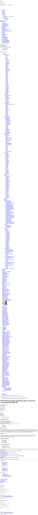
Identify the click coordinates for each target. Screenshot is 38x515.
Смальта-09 (8, 238)
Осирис (7, 315)
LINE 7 (7, 127)
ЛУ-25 (7, 75)
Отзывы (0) (4, 426)
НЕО (7, 105)
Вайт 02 (7, 378)
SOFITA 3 (7, 130)
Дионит (7, 179)
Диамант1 (7, 162)
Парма (7, 166)
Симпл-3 (7, 109)
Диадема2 (7, 160)
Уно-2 (7, 147)
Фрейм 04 (7, 246)
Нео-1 (7, 80)
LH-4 (7, 57)
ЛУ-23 (7, 74)
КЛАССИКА (8, 98)
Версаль (7, 156)
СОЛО (7, 102)
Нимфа (7, 81)
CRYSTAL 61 (8, 122)
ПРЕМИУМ (8, 101)
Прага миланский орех (9, 214)
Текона (3, 33)
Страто (7, 242)
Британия (7, 137)
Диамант (7, 161)
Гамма (7, 138)
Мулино (7, 379)
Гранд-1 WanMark (8, 139)
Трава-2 (7, 89)
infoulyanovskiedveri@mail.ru (6, 475)
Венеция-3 (7, 154)
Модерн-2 (7, 187)
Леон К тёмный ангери (9, 206)
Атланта (7, 95)
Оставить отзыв (2, 415)
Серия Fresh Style (8, 225)
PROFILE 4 (8, 129)
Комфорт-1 (7, 184)
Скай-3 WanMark (8, 144)
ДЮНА (7, 96)
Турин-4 (7, 195)
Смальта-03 (8, 233)
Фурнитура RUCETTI (5, 42)
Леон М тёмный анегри (9, 208)
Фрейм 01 (7, 243)
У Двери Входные (5, 39)
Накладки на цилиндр (9, 253)
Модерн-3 (7, 188)
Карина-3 (7, 337)
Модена (7, 367)
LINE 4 (7, 125)
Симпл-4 (7, 110)
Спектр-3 (7, 171)
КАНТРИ (7, 97)
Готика (7, 159)
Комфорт (3, 32)
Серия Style (8, 227)
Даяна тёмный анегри (9, 205)
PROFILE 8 (8, 119)
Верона (7, 155)
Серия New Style (8, 226)
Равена (7, 167)
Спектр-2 (7, 373)
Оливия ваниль (8, 209)
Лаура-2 (7, 78)
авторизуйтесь (6, 450)
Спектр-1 (7, 372)
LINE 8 (7, 128)
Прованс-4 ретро (8, 220)
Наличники (2, 422)
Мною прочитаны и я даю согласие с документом (6, 496)
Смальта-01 (8, 231)
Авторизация (6, 19)
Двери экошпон (4, 38)
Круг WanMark (8, 140)
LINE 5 (7, 126)
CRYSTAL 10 (8, 120)
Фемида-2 (7, 92)
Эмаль (3, 270)
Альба (7, 153)
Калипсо (7, 68)
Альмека (7, 59)
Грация (6, 297)
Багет (7, 136)
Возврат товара (4, 463)
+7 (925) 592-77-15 (5, 49)
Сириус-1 (7, 191)
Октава (7, 165)
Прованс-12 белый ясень (10, 215)
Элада (7, 173)
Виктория (7, 157)
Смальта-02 (8, 232)
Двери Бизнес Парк (5, 25)
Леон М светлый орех (9, 207)
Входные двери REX (9, 249)
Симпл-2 (7, 108)
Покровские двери (7, 200)
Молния (7, 189)
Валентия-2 (8, 63)
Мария (7, 79)
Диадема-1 (7, 177)
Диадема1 (7, 362)
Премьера (7, 142)
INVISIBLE (8, 118)
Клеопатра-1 (8, 69)
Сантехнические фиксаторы (10, 256)
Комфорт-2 (7, 185)
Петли (7, 254)
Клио (7, 71)
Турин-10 (7, 193)
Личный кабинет (5, 468)
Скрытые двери (4, 36)
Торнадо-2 (7, 88)
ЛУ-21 (6, 306)
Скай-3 (7, 114)
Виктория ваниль (8, 202)
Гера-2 (7, 66)
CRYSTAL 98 (8, 124)
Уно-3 (7, 148)
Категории (4, 53)
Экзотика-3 (8, 197)
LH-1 (7, 56)
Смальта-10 (8, 239)
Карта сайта (4, 464)
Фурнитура (4, 386)
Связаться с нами (5, 462)
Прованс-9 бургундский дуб (10, 222)
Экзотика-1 (8, 196)
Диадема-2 (7, 178)
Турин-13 (7, 194)
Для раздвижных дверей (10, 263)
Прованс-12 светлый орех (10, 217)
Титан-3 (7, 86)
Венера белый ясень (9, 201)
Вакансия (3, 13)
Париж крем (8, 211)
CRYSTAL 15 (8, 117)
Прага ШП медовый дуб (10, 213)
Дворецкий (4, 35)
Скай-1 (7, 111)
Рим (6, 107)
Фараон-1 (7, 90)
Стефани (7, 115)
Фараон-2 (7, 91)
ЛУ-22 (7, 73)
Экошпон (3, 269)
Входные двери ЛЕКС (9, 250)
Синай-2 (7, 84)
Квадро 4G (7, 55)
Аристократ (8, 135)
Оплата (3, 11)
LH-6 (7, 58)
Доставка (3, 12)
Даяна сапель (8, 203)
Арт (5, 291)
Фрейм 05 (7, 384)
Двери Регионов (4, 34)
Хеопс (7, 93)
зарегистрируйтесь (13, 450)
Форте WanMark (8, 151)
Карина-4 (7, 182)
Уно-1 (7, 146)
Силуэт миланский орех (10, 223)
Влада (7, 158)
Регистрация (6, 18)
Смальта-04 (8, 234)
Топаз (6, 348)
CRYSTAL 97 (8, 123)
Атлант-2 (7, 292)
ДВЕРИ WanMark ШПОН (10, 104)
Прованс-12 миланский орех (10, 216)
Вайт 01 (7, 229)
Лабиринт (7, 164)
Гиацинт (7, 176)
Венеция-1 (8, 356)
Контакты (3, 14)
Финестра (7, 172)
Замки (7, 258)
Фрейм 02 (7, 244)
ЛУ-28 (7, 77)
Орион (7, 82)
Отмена (1, 497)
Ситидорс (5, 224)
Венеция (7, 65)
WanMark (3, 282)
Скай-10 (7, 112)
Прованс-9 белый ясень (9, 221)
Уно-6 (7, 150)
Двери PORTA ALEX (5, 24)
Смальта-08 (8, 237)
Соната (7, 145)
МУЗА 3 (7, 131)
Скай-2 (7, 113)
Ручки (7, 255)
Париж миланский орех (9, 212)
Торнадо (7, 87)
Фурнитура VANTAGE (6, 40)
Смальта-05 (8, 235)
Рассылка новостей (5, 470)
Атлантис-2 (8, 62)
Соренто (7, 169)
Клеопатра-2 (8, 70)
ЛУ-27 (7, 76)
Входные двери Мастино (10, 251)
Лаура (6, 311)
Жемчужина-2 (8, 180)
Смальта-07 (8, 236)
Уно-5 (7, 149)
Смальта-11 (7, 240)
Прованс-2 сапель (9, 219)
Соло (7, 168)
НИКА (7, 106)
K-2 (4, 285)
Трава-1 (7, 321)
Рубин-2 (7, 190)
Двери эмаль (4, 26)
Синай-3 (7, 85)
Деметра (7, 67)
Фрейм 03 (7, 245)
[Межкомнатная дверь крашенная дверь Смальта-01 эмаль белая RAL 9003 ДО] (14, 398)
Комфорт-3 (7, 186)
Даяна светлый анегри (9, 204)
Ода (6, 141)
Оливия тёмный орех (9, 210)
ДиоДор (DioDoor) (5, 37)
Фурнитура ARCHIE (7, 387)
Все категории (4, 23)
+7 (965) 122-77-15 (5, 48)
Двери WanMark (6, 103)
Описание (3, 425)
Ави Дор (3, 31)
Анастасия (7, 60)
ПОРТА (7, 100)
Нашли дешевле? (3, 409)
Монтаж (3, 10)
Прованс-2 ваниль (9, 218)
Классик (7, 163)
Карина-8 (7, 183)
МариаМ (3, 27)
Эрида (8, 330)
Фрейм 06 (7, 247)
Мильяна (3, 29)
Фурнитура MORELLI (5, 41)
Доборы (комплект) (3, 423)
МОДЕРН (7, 99)
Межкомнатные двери (5, 28)
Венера (7, 64)
